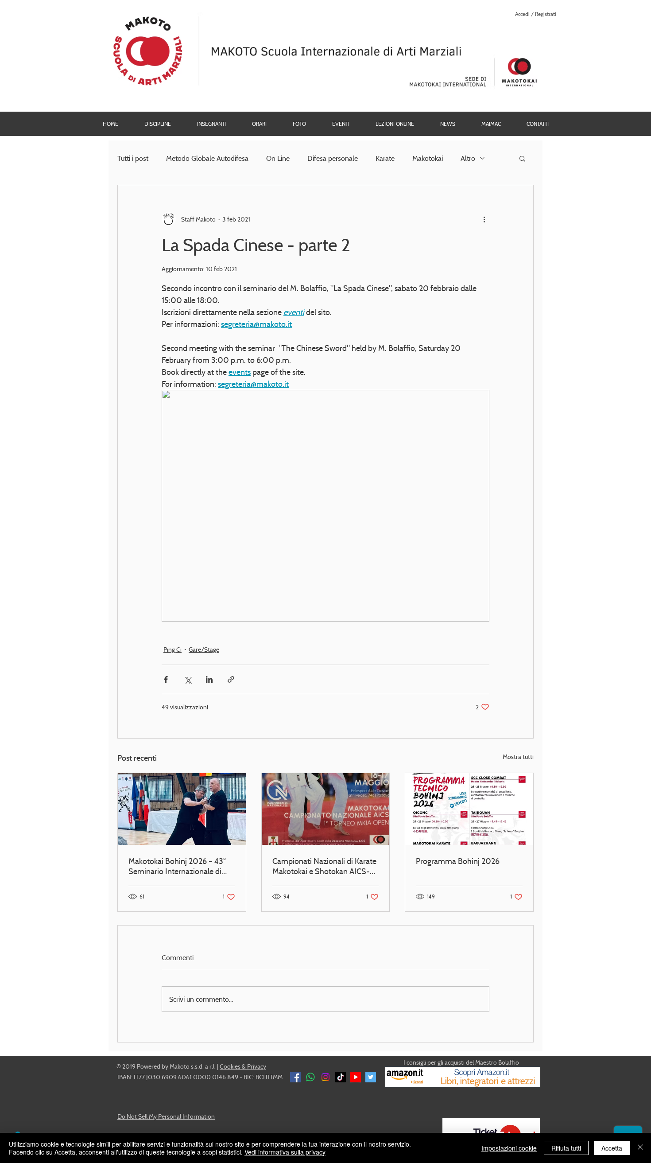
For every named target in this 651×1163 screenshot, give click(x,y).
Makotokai (427, 158)
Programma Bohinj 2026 (458, 861)
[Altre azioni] (484, 219)
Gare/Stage (204, 649)
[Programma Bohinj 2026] (469, 809)
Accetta (611, 1148)
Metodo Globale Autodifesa (207, 158)
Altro (468, 158)
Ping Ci (172, 649)
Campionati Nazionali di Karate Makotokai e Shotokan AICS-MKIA (324, 866)
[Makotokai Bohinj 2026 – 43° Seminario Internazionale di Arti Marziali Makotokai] (182, 809)
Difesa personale (332, 158)
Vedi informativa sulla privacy (285, 1151)
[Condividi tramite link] (231, 679)
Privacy (256, 1066)
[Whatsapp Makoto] (310, 1077)
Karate (385, 158)
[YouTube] (355, 1077)
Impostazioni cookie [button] (509, 1148)
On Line (278, 158)
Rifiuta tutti (566, 1148)
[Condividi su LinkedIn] (209, 679)
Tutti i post (132, 158)
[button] (299, 123)
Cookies (230, 1066)
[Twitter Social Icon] (370, 1077)
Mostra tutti (518, 756)
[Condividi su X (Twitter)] (187, 679)
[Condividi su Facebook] (166, 679)
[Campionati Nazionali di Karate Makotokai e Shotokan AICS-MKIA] (326, 809)
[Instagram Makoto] (325, 1077)
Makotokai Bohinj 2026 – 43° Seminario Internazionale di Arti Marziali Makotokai (177, 866)
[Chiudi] (640, 1148)
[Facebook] (295, 1077)
